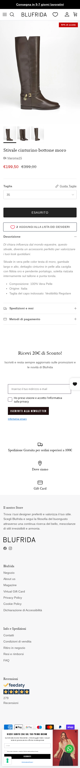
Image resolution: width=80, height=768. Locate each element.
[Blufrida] (34, 14)
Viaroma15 (14, 158)
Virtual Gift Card (14, 591)
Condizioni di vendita (17, 641)
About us (9, 579)
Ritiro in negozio (14, 648)
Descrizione (11, 236)
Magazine (10, 585)
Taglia (7, 186)
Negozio (9, 572)
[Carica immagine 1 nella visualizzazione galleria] (40, 72)
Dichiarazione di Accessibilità (22, 610)
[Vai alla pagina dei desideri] (55, 14)
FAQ (6, 660)
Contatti (8, 635)
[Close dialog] (75, 731)
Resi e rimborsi (13, 654)
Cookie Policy (12, 603)
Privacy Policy (12, 597)
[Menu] (4, 14)
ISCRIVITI (27, 756)
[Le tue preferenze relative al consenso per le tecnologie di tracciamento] (7, 761)
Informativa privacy (17, 418)
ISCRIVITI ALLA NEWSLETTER (28, 411)
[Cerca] (14, 14)
